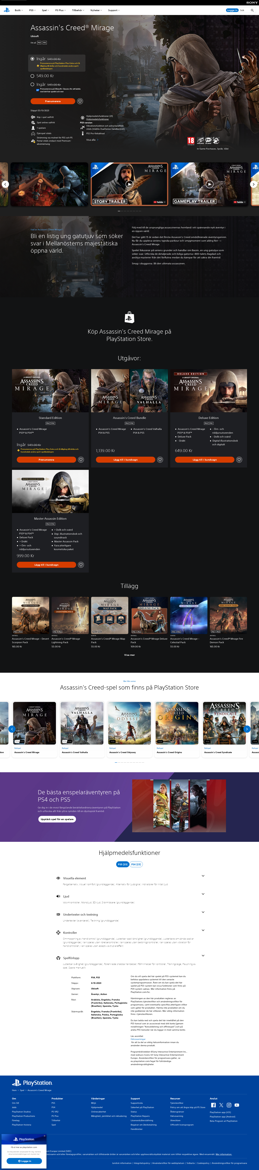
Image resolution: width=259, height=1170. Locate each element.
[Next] (253, 184)
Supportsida (137, 1103)
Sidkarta (191, 1163)
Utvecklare (175, 1120)
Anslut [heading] (213, 1098)
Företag (15, 1120)
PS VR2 (55, 1111)
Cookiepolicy (203, 1163)
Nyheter (95, 10)
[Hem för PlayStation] (6, 10)
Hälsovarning (176, 1116)
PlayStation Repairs (140, 1116)
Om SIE (15, 1103)
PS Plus (59, 10)
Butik (18, 10)
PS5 (31, 10)
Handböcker (137, 1129)
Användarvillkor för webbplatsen (168, 1163)
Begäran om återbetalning (144, 1124)
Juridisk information (121, 1163)
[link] (34, 729)
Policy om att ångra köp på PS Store (187, 1107)
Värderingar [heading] (98, 1098)
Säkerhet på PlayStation (142, 1107)
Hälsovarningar (138, 1039)
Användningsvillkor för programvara (229, 1163)
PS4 (53, 1107)
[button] (97, 119)
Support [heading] (135, 1098)
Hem (14, 1090)
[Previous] (5, 184)
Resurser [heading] (175, 1098)
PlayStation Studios (21, 1111)
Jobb (14, 1107)
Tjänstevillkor (176, 1103)
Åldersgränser (177, 1111)
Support (112, 10)
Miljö (93, 1103)
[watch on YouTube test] (159, 202)
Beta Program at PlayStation (223, 1121)
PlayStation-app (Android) (222, 1116)
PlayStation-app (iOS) (220, 1112)
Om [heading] (14, 1098)
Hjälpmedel (97, 1107)
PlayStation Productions (23, 1116)
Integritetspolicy (142, 1163)
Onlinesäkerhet (98, 1111)
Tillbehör (77, 10)
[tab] (122, 864)
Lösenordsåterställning (142, 1120)
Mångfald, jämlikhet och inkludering (109, 1116)
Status (134, 1111)
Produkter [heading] (57, 1098)
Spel (44, 10)
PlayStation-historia (21, 1124)
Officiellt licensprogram (182, 1124)
